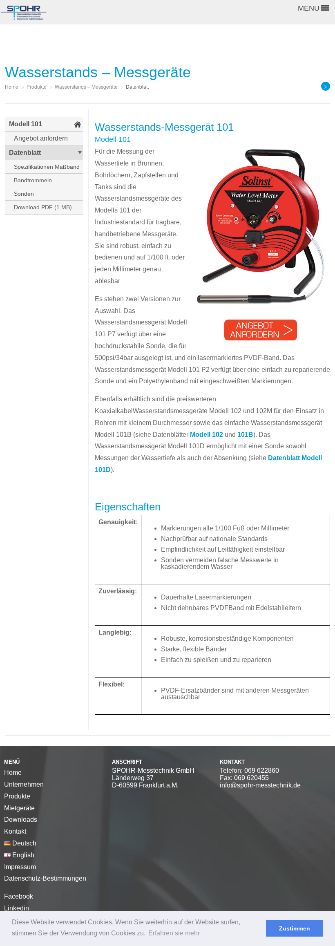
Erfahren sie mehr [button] (174, 933)
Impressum (20, 866)
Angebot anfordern (41, 138)
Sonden (24, 193)
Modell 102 (206, 434)
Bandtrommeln (33, 180)
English (22, 855)
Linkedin (16, 908)
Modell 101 (25, 124)
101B (245, 434)
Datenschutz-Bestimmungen (45, 878)
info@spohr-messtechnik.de (260, 785)
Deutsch (23, 843)
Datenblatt (25, 152)
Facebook (18, 896)
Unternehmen (24, 784)
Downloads (20, 819)
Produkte (17, 796)
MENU (308, 8)
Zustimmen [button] (294, 928)
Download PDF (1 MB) (43, 207)
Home (13, 772)
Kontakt (15, 831)
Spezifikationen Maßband (47, 166)
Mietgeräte (19, 808)
